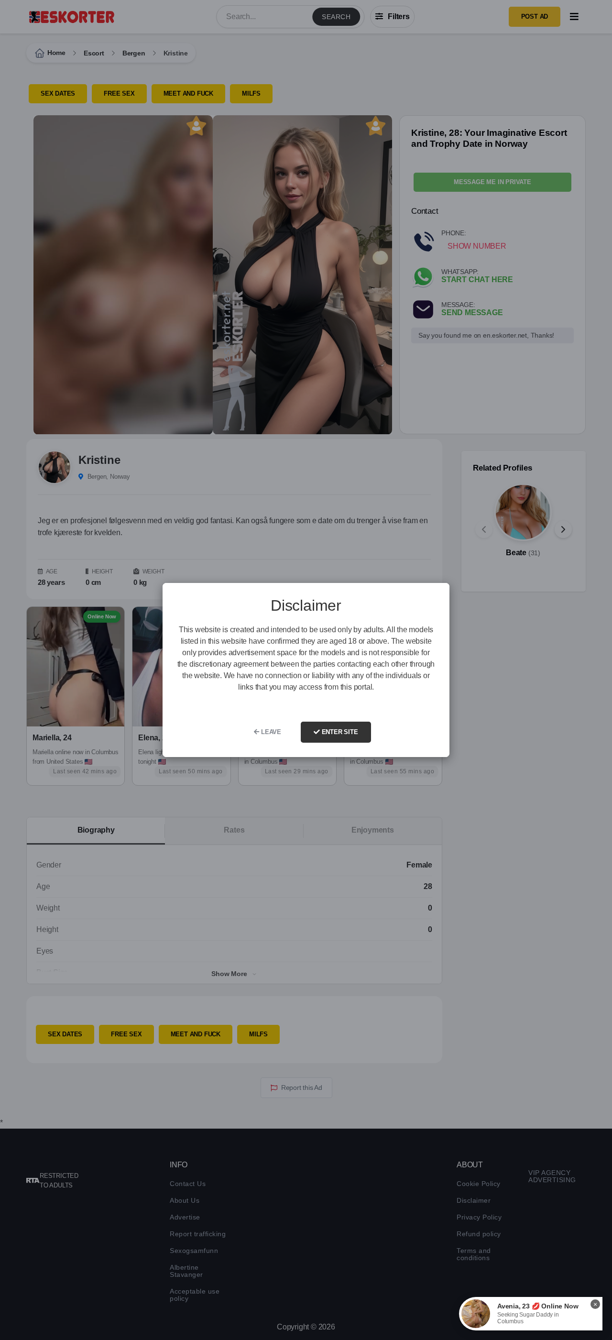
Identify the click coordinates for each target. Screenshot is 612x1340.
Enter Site (339, 732)
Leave (270, 732)
